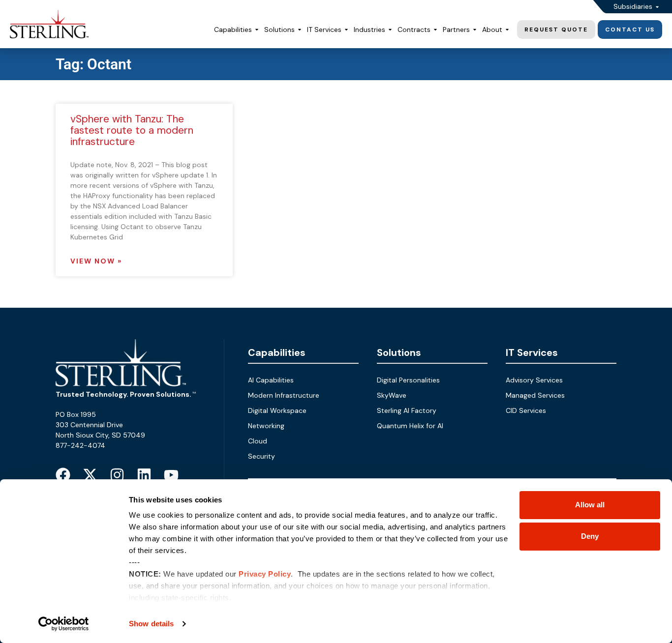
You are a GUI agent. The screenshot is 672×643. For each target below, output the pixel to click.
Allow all (590, 504)
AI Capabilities (271, 380)
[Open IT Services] (346, 30)
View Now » (96, 261)
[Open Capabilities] (256, 30)
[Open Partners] (474, 30)
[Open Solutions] (299, 30)
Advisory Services (534, 380)
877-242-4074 (80, 445)
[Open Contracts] (435, 30)
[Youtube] (171, 475)
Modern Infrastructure (283, 395)
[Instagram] (117, 475)
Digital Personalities (408, 380)
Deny (590, 536)
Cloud (257, 441)
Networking (266, 425)
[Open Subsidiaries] (657, 6)
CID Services (526, 410)
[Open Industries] (390, 30)
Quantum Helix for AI (410, 425)
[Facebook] (63, 475)
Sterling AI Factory (406, 410)
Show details (151, 623)
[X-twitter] (90, 475)
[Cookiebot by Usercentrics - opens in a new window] (64, 623)
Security (261, 456)
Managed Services (535, 395)
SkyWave (391, 395)
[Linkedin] (144, 475)
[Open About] (507, 30)
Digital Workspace (277, 410)
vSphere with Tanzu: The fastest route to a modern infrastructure (131, 130)
